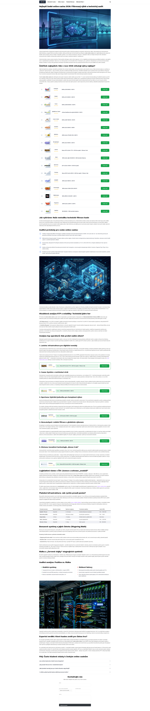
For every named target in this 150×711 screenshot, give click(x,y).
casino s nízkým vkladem (76, 502)
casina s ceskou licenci (102, 486)
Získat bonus (104, 365)
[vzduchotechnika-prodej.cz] (42, 2)
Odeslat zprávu (63, 705)
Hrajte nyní (105, 89)
